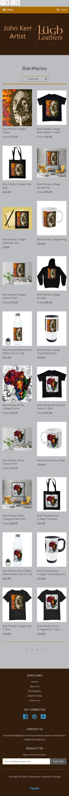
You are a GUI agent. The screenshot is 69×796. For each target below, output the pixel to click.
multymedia (34, 776)
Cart (63, 9)
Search (34, 681)
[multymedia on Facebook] (25, 717)
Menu (10, 9)
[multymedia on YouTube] (43, 717)
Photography (34, 691)
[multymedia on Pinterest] (34, 717)
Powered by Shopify (51, 776)
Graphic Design (34, 695)
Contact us (34, 700)
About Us (34, 686)
